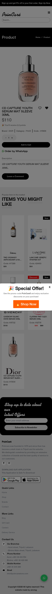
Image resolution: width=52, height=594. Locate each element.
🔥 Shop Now (26, 304)
